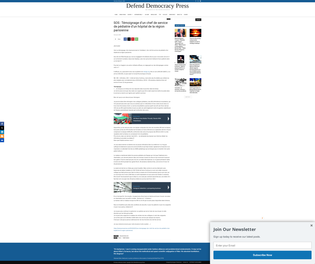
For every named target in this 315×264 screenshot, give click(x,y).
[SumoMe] (2, 140)
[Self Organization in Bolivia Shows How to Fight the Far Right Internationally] (195, 82)
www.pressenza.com (123, 235)
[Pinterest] (132, 39)
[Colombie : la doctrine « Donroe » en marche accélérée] (180, 82)
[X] (198, 1)
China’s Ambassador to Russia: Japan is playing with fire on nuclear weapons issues (180, 68)
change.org (146, 71)
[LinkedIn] (2, 132)
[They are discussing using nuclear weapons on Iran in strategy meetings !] (195, 33)
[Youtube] (200, 1)
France (119, 237)
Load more (187, 96)
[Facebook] (196, 1)
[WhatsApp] (136, 39)
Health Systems (126, 237)
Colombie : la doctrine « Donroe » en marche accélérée (180, 89)
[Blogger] (2, 136)
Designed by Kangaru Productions (120, 11)
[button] (262, 229)
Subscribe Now (262, 255)
